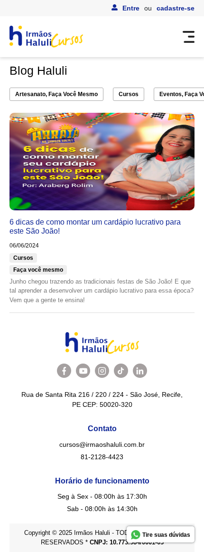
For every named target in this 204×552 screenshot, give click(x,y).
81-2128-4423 (102, 457)
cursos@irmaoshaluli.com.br (102, 444)
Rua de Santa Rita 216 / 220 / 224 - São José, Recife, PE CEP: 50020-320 (102, 399)
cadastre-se (176, 8)
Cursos (129, 94)
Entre (130, 8)
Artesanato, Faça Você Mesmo (56, 94)
